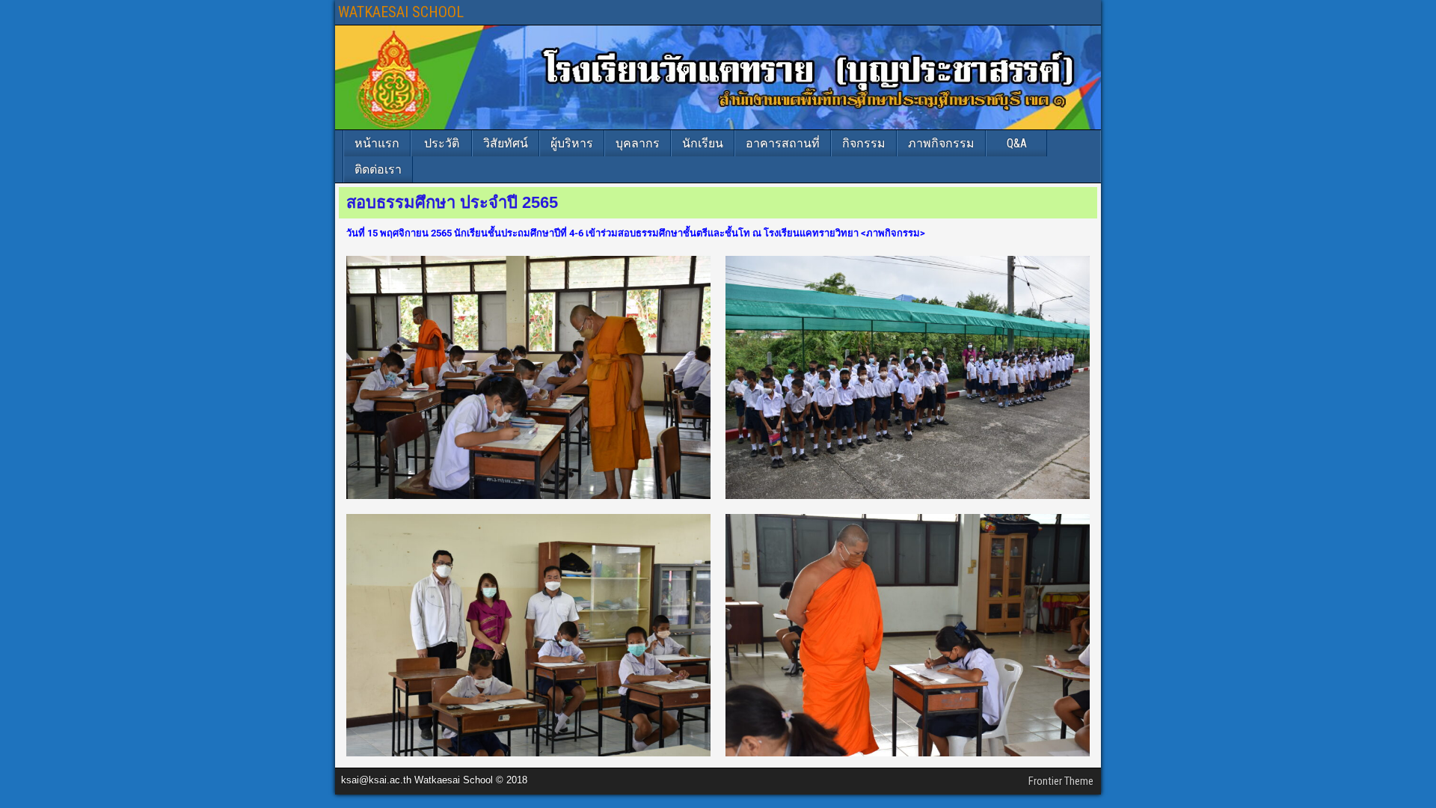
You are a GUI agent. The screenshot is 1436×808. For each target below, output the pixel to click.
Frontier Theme (1060, 781)
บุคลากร (638, 143)
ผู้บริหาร (571, 143)
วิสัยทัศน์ (505, 143)
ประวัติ (441, 143)
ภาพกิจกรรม (941, 143)
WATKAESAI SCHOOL (401, 12)
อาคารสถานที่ (783, 143)
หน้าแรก (377, 143)
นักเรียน (702, 143)
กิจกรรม (864, 143)
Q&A (1017, 143)
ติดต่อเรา (378, 169)
